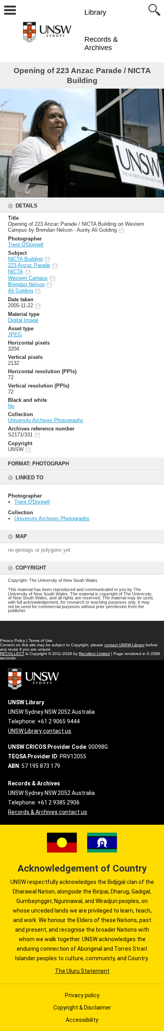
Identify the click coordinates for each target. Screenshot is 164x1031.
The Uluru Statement (82, 971)
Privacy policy (82, 995)
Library (95, 12)
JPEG (15, 334)
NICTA (15, 272)
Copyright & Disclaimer (82, 1007)
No (11, 406)
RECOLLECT (12, 653)
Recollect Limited (94, 653)
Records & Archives (101, 43)
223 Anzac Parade (29, 265)
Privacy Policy (12, 640)
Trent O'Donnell (32, 502)
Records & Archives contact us (47, 812)
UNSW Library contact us (39, 731)
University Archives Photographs (52, 518)
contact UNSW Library (124, 645)
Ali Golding (20, 291)
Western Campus (28, 278)
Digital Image (23, 320)
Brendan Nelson (26, 284)
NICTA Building (25, 259)
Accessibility (82, 1020)
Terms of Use (41, 640)
